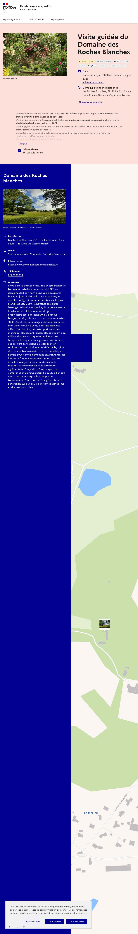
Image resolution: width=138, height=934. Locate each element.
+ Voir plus (22, 143)
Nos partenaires (37, 19)
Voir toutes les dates (93, 82)
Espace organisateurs (13, 19)
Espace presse (57, 19)
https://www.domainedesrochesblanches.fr (33, 264)
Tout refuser (54, 921)
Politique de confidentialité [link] (17, 927)
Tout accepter (76, 921)
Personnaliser (33, 921)
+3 (124, 66)
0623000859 (15, 275)
